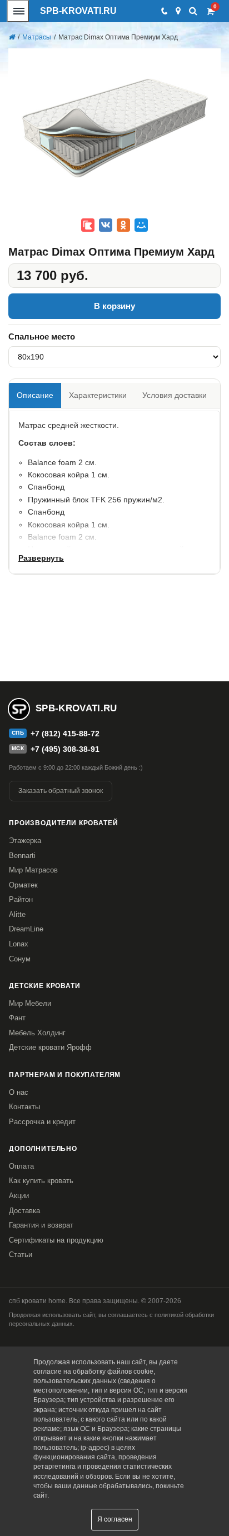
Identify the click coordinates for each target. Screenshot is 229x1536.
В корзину (114, 306)
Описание (35, 395)
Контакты (24, 1107)
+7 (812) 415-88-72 (65, 733)
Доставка (24, 1210)
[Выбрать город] (178, 11)
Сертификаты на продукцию (56, 1240)
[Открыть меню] (18, 11)
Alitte (17, 914)
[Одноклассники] (123, 225)
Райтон (21, 899)
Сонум (20, 959)
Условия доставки (174, 395)
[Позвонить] (163, 11)
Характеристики (98, 395)
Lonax (18, 944)
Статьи (20, 1254)
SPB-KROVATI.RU (78, 11)
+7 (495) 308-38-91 (65, 749)
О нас (18, 1092)
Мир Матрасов (33, 870)
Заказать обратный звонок (60, 791)
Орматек (23, 885)
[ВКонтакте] (105, 225)
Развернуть (41, 557)
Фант (17, 1018)
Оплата (21, 1166)
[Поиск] (193, 11)
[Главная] (11, 37)
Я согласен (114, 1519)
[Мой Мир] (141, 225)
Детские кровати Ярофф (50, 1047)
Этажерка (25, 840)
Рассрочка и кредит (42, 1122)
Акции (19, 1195)
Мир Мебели (30, 1003)
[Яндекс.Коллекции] (87, 225)
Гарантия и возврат (41, 1225)
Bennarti (22, 855)
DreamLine (26, 929)
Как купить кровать (41, 1180)
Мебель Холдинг (37, 1033)
